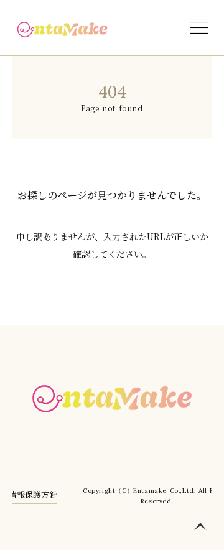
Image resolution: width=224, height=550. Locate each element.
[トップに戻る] (200, 526)
